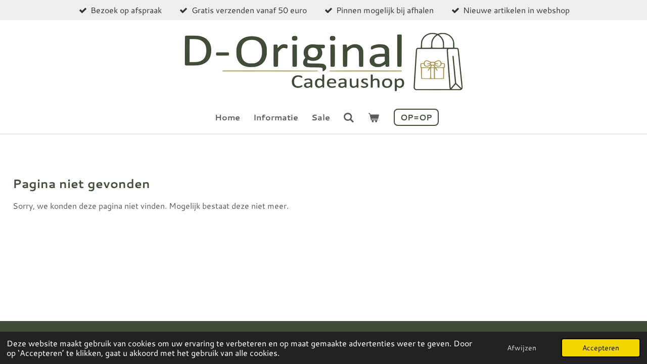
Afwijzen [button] (521, 347)
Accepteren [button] (600, 347)
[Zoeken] (349, 117)
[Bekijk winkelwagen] (373, 117)
